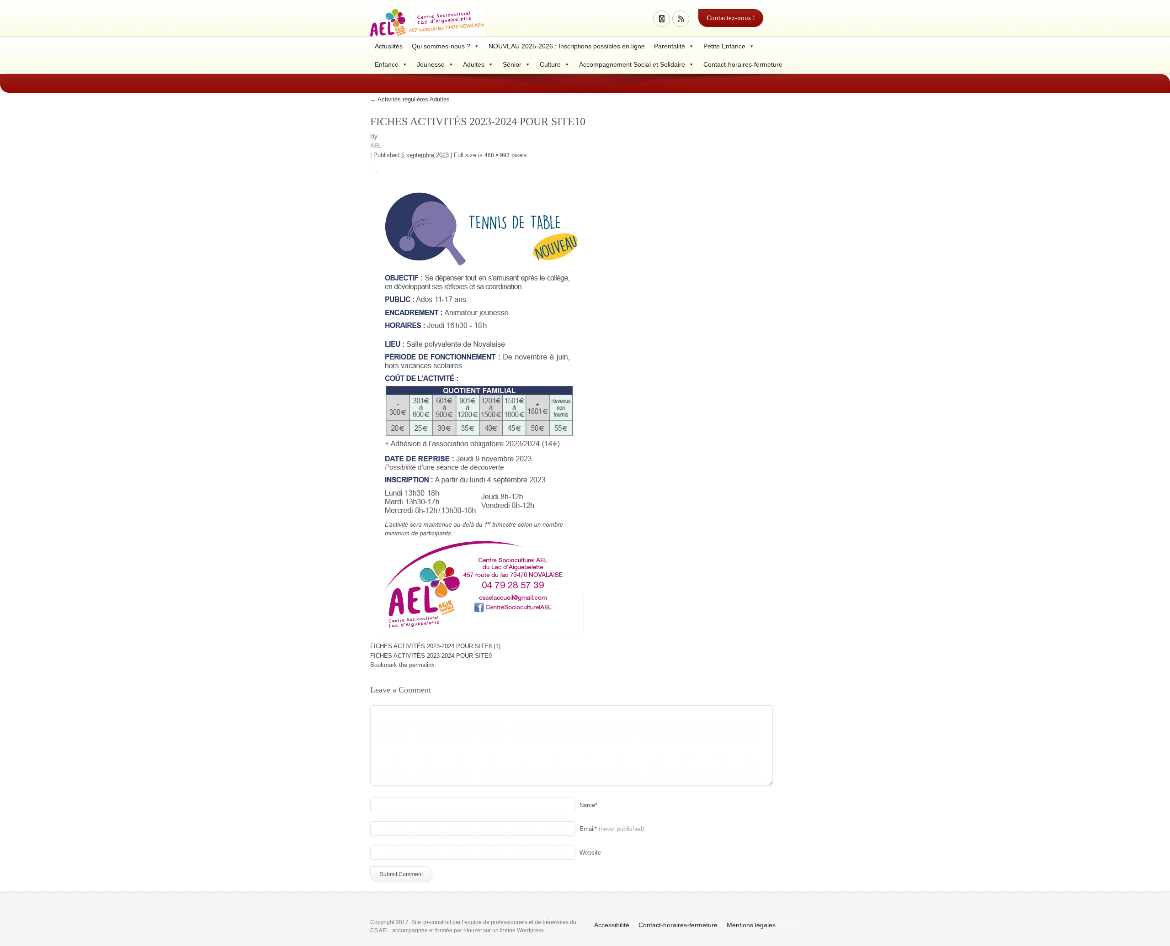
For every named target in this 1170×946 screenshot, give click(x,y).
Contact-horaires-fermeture (742, 64)
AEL (375, 146)
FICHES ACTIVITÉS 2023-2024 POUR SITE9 (431, 655)
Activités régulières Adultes (410, 99)
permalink (422, 664)
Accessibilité (611, 925)
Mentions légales (751, 925)
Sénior (512, 64)
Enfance (387, 64)
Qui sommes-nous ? (441, 46)
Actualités (389, 46)
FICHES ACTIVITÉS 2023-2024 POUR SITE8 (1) (435, 646)
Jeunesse (431, 64)
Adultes (473, 64)
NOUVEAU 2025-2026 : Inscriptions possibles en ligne (567, 46)
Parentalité (669, 46)
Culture (550, 64)
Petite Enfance (724, 46)
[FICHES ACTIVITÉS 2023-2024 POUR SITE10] (477, 407)
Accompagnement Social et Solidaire (632, 64)
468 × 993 (497, 155)
